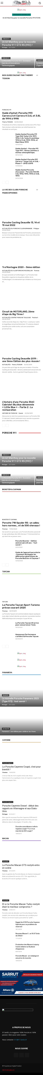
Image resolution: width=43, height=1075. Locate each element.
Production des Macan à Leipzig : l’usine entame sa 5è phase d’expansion (28, 947)
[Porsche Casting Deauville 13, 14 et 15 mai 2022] (21, 208)
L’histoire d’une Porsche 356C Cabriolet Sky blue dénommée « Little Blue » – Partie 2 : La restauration (18, 406)
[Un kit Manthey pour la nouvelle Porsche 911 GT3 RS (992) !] (21, 35)
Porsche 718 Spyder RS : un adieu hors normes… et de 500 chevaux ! (21, 524)
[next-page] (7, 182)
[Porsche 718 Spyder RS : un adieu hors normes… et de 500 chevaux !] (21, 505)
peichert (35, 317)
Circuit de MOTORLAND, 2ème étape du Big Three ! (18, 313)
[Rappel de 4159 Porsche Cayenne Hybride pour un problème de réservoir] (8, 925)
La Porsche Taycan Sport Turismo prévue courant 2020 (21, 606)
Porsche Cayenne (8, 763)
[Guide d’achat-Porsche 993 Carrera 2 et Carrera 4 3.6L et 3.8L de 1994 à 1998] (21, 94)
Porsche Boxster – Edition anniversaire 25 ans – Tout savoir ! (26, 543)
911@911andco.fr (20, 1040)
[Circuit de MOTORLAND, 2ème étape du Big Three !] (21, 297)
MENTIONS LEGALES (8, 1070)
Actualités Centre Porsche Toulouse (16, 317)
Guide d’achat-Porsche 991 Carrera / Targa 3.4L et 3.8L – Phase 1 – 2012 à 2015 (27, 161)
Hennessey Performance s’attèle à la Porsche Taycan (26, 635)
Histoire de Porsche (9, 413)
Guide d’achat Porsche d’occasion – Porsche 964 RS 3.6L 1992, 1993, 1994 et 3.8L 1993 (27, 173)
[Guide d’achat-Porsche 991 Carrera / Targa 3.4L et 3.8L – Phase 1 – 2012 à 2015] (8, 162)
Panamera (5, 695)
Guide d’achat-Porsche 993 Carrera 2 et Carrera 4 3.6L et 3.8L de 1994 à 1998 (21, 116)
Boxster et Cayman (9, 519)
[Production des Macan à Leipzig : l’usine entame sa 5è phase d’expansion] (8, 947)
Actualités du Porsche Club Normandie (17, 228)
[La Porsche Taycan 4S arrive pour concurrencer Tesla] (8, 626)
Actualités (6, 364)
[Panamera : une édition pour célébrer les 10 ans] (21, 721)
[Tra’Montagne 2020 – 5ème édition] (21, 252)
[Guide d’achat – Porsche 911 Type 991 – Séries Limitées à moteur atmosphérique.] (8, 151)
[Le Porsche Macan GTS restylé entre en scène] (21, 852)
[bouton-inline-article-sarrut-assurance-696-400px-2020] (21, 994)
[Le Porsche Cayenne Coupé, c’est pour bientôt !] (21, 754)
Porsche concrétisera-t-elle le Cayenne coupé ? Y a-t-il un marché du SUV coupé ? (26, 829)
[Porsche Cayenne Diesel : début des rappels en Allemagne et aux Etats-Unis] (21, 793)
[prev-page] (3, 182)
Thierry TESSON (7, 122)
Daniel (21, 413)
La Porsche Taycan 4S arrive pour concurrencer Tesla (27, 624)
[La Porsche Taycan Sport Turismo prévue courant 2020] (21, 587)
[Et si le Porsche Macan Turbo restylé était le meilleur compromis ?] (21, 891)
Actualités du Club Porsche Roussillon (17, 270)
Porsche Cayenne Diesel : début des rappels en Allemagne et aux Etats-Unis (20, 808)
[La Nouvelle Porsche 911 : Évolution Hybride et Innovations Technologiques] (17, 59)
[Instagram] (21, 1055)
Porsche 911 (6, 38)
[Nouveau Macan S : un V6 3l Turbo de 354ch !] (8, 936)
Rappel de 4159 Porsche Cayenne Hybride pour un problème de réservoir (28, 924)
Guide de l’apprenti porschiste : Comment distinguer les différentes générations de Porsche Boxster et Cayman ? (27, 555)
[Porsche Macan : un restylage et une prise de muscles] (8, 959)
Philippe (36, 228)
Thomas (36, 270)
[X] (27, 1055)
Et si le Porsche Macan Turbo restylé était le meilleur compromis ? (21, 905)
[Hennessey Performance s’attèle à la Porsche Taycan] (8, 637)
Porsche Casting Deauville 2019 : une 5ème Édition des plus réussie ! (21, 360)
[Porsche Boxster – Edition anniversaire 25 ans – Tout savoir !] (8, 544)
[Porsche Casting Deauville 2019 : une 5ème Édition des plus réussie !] (21, 344)
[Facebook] (16, 1055)
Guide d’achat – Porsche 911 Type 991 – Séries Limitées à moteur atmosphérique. (27, 151)
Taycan (5, 601)
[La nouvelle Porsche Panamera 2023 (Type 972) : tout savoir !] (21, 692)
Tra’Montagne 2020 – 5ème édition (21, 267)
